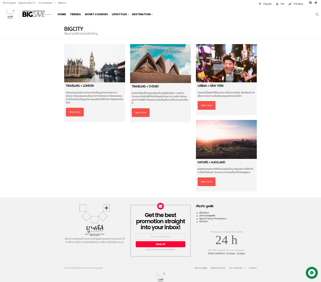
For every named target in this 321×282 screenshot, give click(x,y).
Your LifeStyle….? (47, 3)
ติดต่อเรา (62, 3)
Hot (282, 4)
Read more (74, 112)
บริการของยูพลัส (207, 215)
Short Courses (96, 14)
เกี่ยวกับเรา (204, 213)
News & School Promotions (212, 218)
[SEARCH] (317, 14)
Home (62, 14)
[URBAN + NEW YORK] (226, 63)
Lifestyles (119, 14)
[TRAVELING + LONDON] (94, 63)
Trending (298, 4)
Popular (267, 4)
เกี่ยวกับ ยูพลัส (9, 3)
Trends (75, 14)
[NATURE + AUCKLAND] (226, 139)
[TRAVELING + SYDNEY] (160, 63)
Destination (141, 14)
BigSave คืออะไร (26, 3)
